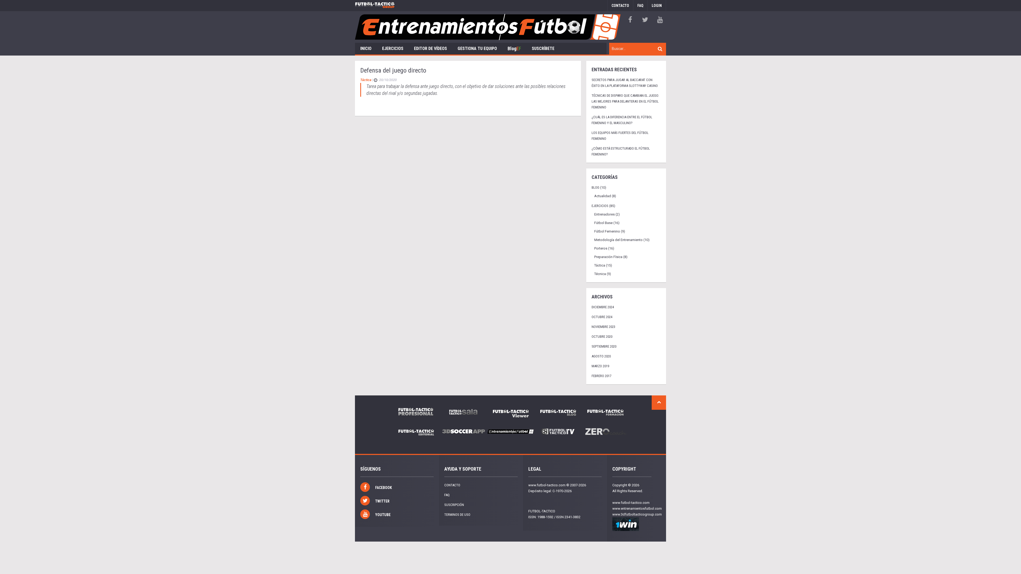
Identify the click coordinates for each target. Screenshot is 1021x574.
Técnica (600, 274)
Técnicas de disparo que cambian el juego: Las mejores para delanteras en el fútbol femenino (625, 101)
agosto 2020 (601, 356)
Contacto (620, 5)
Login (657, 5)
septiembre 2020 (604, 346)
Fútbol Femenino (607, 231)
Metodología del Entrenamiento (618, 240)
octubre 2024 (602, 317)
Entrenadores (604, 214)
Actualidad (602, 196)
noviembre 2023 (603, 327)
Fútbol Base (603, 223)
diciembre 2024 (603, 307)
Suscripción (454, 505)
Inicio (365, 48)
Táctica (365, 80)
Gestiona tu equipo (477, 48)
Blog (514, 48)
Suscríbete (543, 48)
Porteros (600, 248)
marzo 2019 (600, 366)
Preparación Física (608, 257)
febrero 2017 (601, 376)
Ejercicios (392, 48)
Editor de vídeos (430, 48)
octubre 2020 (602, 337)
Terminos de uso (457, 515)
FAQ (640, 5)
